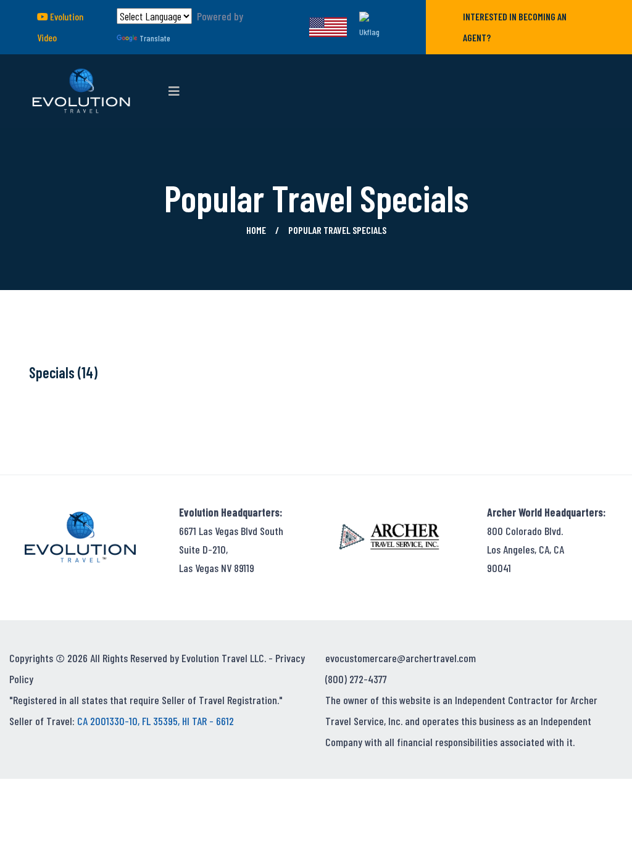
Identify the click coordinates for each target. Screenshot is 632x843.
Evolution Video (60, 26)
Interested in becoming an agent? (515, 26)
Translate (154, 38)
